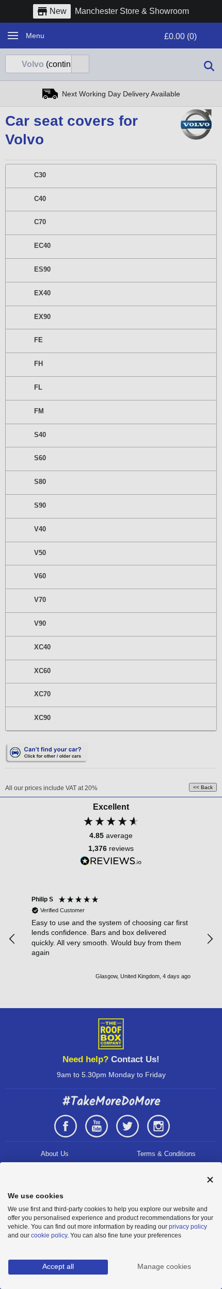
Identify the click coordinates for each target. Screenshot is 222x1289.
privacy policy (188, 1226)
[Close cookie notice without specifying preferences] (210, 1180)
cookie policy (49, 1235)
